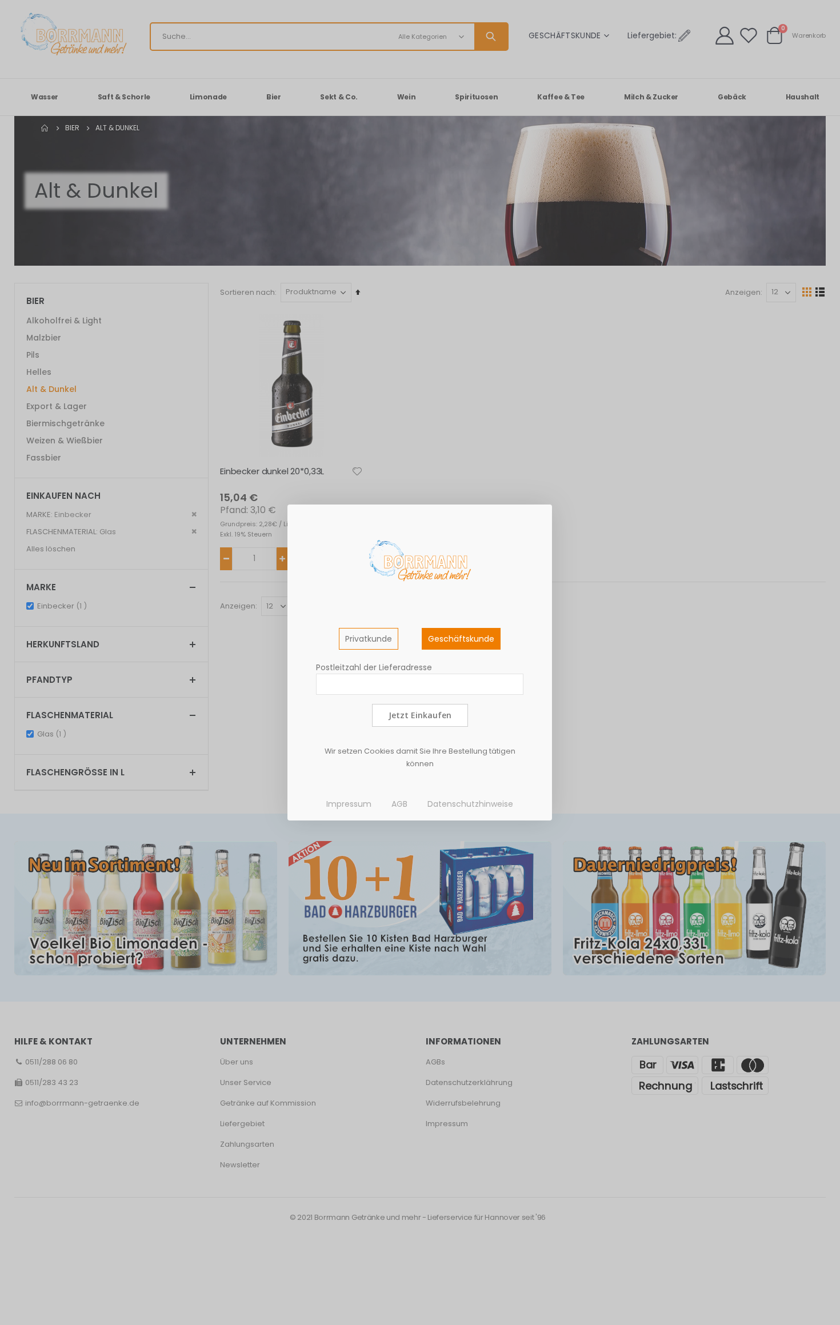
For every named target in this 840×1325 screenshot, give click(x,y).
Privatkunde (368, 639)
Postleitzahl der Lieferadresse (374, 667)
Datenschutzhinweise (470, 804)
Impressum (348, 804)
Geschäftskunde (461, 639)
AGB (399, 804)
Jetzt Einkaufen (420, 715)
